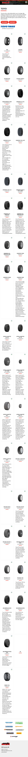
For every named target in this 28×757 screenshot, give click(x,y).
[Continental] (19, 726)
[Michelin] (9, 727)
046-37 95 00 (4, 749)
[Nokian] (19, 723)
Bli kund (4, 22)
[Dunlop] (14, 737)
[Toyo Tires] (9, 723)
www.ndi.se (4, 752)
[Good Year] (10, 733)
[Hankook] (8, 730)
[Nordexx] (20, 730)
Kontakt (12, 22)
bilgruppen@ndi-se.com (6, 750)
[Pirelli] (19, 733)
